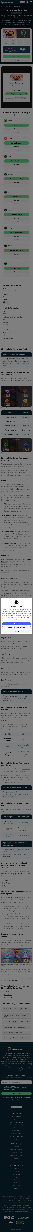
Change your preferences (16, 627)
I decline (16, 631)
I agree (16, 624)
